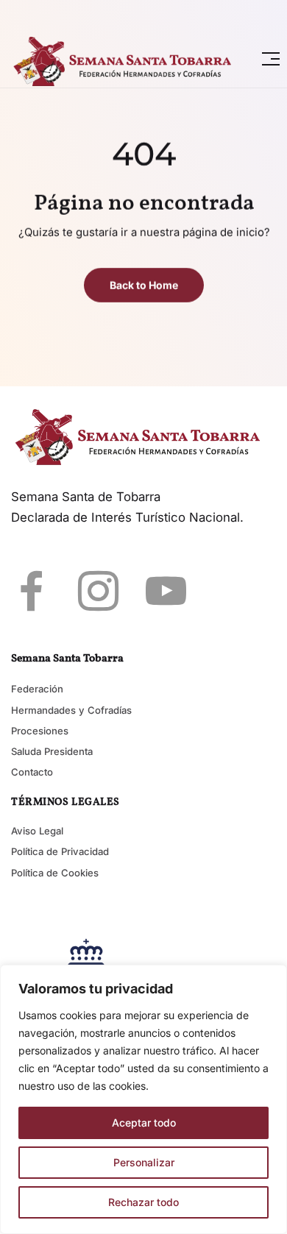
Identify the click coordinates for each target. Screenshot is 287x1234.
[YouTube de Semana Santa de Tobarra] (166, 590)
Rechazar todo (143, 1202)
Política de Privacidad (60, 851)
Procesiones (39, 731)
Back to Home (144, 286)
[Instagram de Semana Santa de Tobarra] (98, 590)
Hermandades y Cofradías (71, 710)
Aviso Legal (37, 831)
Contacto (32, 772)
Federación (37, 689)
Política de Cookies (55, 873)
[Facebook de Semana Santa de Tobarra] (31, 590)
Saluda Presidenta (52, 751)
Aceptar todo (144, 1122)
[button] (271, 59)
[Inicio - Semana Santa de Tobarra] (127, 58)
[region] (143, 1099)
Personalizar (143, 1162)
